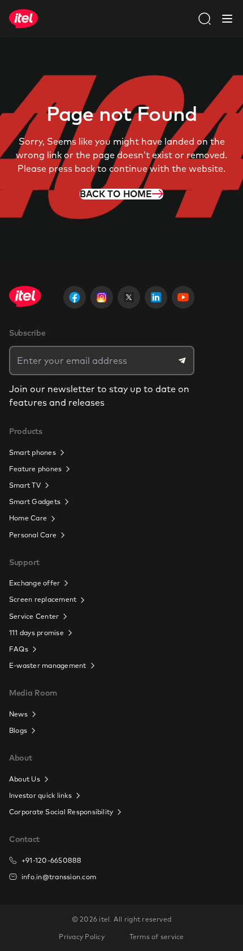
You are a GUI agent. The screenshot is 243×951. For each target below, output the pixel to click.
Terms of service (156, 936)
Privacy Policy (81, 936)
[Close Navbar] (227, 18)
